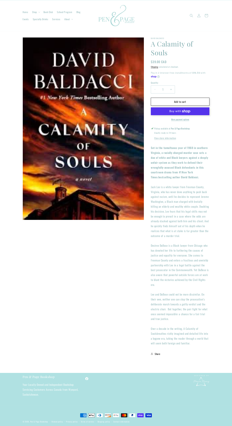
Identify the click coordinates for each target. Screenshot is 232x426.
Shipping (154, 66)
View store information (165, 138)
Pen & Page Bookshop (39, 421)
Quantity (154, 82)
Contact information (121, 421)
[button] (35, 12)
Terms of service (87, 421)
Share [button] (157, 354)
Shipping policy (103, 421)
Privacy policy (72, 421)
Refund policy (57, 421)
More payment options (180, 119)
